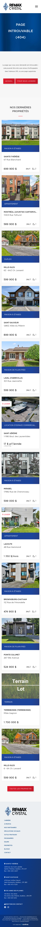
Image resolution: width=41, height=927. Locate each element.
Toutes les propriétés (20, 789)
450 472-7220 (12, 884)
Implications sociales (12, 831)
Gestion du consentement (20, 921)
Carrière (7, 820)
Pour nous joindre (26, 81)
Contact (7, 852)
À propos (7, 824)
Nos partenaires (10, 827)
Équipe (6, 842)
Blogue (7, 849)
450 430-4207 (12, 871)
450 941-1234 (12, 898)
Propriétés (8, 845)
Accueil (9, 81)
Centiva (25, 924)
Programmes (8, 838)
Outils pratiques (10, 834)
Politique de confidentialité (11, 919)
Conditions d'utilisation (30, 919)
